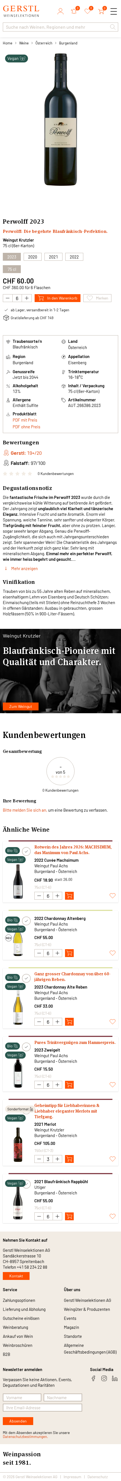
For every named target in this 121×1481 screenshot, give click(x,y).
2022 (74, 256)
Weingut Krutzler (18, 239)
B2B (6, 1354)
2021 (53, 256)
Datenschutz (98, 1477)
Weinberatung (15, 1327)
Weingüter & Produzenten (87, 1309)
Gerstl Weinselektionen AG (87, 1300)
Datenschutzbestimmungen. (25, 1436)
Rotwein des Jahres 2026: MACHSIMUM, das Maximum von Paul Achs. (73, 849)
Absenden (18, 1421)
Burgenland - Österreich (55, 871)
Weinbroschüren (17, 1345)
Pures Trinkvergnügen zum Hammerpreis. (75, 1042)
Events (70, 1318)
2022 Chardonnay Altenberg (60, 918)
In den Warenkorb (62, 298)
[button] (112, 27)
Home (7, 43)
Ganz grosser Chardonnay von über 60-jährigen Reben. (72, 976)
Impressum (72, 1477)
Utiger (40, 1187)
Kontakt (16, 1275)
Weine (24, 43)
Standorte (73, 1336)
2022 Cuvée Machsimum (56, 860)
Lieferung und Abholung (24, 1309)
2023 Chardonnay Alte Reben (60, 986)
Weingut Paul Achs (51, 865)
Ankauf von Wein (18, 1336)
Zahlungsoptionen (19, 1300)
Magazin (71, 1327)
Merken (102, 298)
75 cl (12, 269)
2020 (32, 256)
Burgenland (68, 43)
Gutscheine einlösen (21, 1318)
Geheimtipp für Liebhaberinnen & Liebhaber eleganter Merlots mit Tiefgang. (66, 1111)
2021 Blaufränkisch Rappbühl (61, 1181)
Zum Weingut (20, 706)
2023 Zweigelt (47, 1049)
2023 (11, 256)
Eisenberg (77, 362)
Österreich (43, 43)
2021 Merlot (45, 1124)
